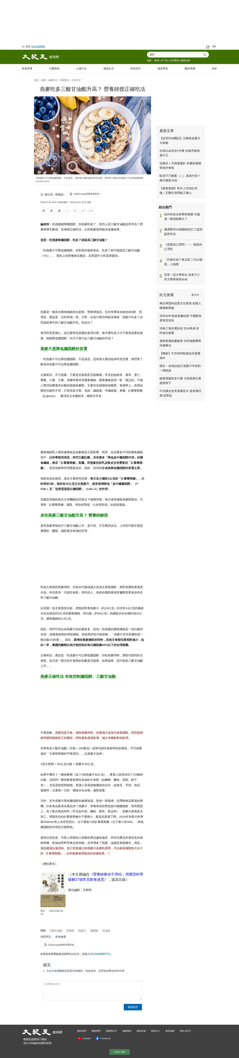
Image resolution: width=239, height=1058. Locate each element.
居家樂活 (64, 80)
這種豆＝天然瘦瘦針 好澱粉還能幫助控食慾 (180, 165)
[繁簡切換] (90, 211)
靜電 (156, 60)
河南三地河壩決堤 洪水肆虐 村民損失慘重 (179, 331)
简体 (214, 46)
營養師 (70, 930)
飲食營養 (27, 68)
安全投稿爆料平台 (100, 954)
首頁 (36, 80)
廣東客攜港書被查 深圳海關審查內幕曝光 (180, 343)
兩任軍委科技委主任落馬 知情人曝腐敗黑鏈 (180, 306)
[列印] (75, 211)
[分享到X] (59, 211)
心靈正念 (81, 68)
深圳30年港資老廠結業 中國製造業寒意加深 (180, 318)
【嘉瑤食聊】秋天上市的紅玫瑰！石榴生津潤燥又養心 (178, 191)
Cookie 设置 (119, 1052)
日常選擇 (174, 60)
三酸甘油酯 (55, 930)
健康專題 (163, 68)
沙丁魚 (164, 60)
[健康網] (35, 57)
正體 (208, 46)
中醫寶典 (54, 68)
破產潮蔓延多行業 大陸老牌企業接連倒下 (180, 381)
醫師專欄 (190, 68)
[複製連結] (67, 211)
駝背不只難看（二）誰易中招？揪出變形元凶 (179, 178)
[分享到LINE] (51, 211)
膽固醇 (94, 930)
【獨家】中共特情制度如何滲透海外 (179, 356)
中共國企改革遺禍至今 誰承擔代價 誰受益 (180, 393)
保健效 (106, 930)
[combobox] (176, 54)
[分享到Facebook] (43, 211)
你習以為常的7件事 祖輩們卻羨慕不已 (179, 153)
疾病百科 (135, 68)
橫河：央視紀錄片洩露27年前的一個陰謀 (180, 368)
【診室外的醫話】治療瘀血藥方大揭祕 (179, 140)
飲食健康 (60, 936)
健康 (43, 80)
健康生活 (108, 68)
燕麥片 (82, 930)
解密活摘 (185, 60)
